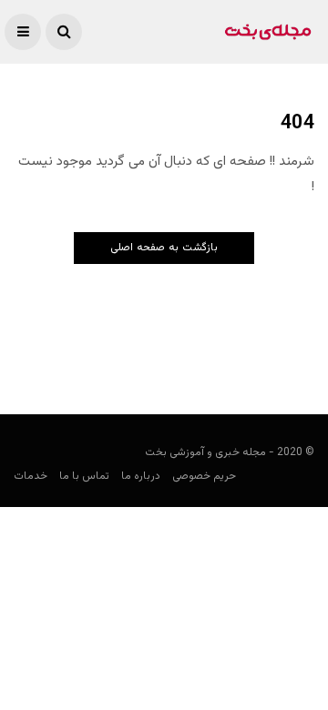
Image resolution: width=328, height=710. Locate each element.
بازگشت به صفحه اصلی (164, 247)
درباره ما (140, 476)
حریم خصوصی (204, 476)
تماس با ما (84, 476)
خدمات (30, 476)
